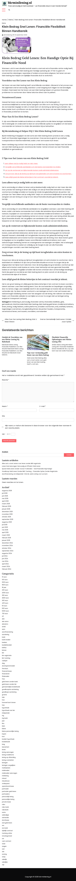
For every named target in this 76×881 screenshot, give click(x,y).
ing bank (5, 718)
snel (56, 306)
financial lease (7, 671)
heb (3, 697)
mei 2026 (5, 498)
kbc (3, 723)
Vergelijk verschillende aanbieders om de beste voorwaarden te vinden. (33, 167)
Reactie (5, 380)
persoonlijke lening (8, 799)
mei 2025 (5, 530)
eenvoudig (26, 302)
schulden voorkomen (46, 306)
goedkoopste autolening (10, 689)
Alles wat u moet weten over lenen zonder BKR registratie (21, 463)
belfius (4, 648)
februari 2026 (6, 506)
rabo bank (5, 807)
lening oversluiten (8, 760)
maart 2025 (6, 535)
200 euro (5, 590)
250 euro (5, 595)
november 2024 (7, 545)
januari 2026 (6, 509)
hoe (3, 700)
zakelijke (5, 862)
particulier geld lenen (9, 791)
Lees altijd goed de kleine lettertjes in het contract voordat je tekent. (31, 177)
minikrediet (5, 770)
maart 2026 (6, 504)
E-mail (42, 406)
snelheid (62, 306)
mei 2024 (5, 561)
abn (3, 619)
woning (4, 854)
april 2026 (5, 501)
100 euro (5, 580)
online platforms (30, 306)
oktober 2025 (6, 517)
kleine (4, 23)
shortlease (5, 820)
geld (62, 302)
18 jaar (4, 587)
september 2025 (7, 519)
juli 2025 (4, 525)
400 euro (5, 603)
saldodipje (5, 815)
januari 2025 (6, 540)
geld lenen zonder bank (10, 682)
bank (3, 637)
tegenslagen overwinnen (11, 309)
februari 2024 (6, 569)
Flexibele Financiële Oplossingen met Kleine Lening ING (61, 339)
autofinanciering (7, 632)
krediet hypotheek (8, 739)
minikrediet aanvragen (9, 773)
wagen (4, 846)
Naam (5, 406)
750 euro (5, 614)
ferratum (5, 669)
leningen (5, 763)
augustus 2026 (7, 491)
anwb (4, 627)
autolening (5, 635)
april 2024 (5, 564)
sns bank (5, 828)
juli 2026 (4, 493)
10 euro (4, 577)
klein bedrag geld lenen (48, 304)
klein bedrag (33, 304)
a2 (3, 616)
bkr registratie (6, 655)
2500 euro (5, 598)
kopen (4, 734)
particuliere (6, 794)
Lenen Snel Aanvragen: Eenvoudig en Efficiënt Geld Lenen (21, 466)
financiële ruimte (37, 302)
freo (3, 679)
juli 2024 (5, 556)
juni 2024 (5, 559)
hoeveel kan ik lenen (9, 702)
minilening (5, 776)
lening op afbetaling (9, 757)
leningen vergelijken (8, 765)
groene (4, 695)
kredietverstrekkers (65, 304)
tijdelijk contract (7, 831)
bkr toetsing (6, 658)
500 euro (5, 608)
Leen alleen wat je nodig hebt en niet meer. (21, 163)
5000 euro (5, 611)
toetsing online (7, 833)
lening (9, 306)
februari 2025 (6, 538)
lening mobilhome (8, 755)
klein (3, 726)
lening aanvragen (8, 752)
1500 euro (5, 585)
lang (3, 744)
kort (3, 736)
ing (3, 716)
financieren (6, 674)
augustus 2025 (7, 522)
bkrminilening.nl (20, 2)
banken (4, 642)
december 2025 (7, 512)
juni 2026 (5, 496)
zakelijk (4, 859)
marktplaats (6, 768)
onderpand (5, 783)
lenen (4, 306)
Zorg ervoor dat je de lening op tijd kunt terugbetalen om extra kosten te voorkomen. (38, 174)
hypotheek (5, 708)
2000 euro (5, 593)
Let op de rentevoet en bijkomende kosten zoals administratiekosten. (32, 170)
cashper (4, 661)
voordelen (32, 311)
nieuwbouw (6, 781)
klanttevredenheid (20, 304)
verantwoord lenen (9, 311)
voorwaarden (41, 311)
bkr (3, 653)
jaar (3, 721)
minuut (4, 778)
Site (3, 416)
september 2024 (7, 551)
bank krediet (6, 640)
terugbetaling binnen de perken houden (37, 309)
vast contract (6, 841)
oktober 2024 (6, 548)
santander (5, 818)
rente (4, 812)
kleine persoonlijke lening (10, 731)
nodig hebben (18, 306)
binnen (4, 650)
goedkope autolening (9, 692)
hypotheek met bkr (8, 710)
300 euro (5, 600)
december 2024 (7, 543)
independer (6, 713)
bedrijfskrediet (7, 645)
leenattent (5, 747)
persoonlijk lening (7, 797)
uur (3, 838)
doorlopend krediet (8, 666)
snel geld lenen (7, 823)
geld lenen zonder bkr (9, 684)
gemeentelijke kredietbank (11, 687)
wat (3, 849)
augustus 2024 (7, 553)
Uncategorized (7, 836)
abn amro (5, 621)
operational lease (8, 786)
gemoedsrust (7, 304)
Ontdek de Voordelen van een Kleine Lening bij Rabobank (12, 339)
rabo (3, 804)
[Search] (9, 10)
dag (3, 663)
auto (3, 629)
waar (3, 844)
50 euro (4, 606)
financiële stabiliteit (52, 302)
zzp (3, 865)
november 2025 (7, 514)
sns (3, 825)
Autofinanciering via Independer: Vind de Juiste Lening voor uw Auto (25, 474)
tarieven (69, 306)
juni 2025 (5, 527)
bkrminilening (8, 35)
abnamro (5, 624)
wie (3, 852)
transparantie (59, 309)
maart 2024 (6, 566)
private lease (6, 802)
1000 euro (5, 582)
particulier (5, 789)
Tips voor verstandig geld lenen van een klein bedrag (38, 354)
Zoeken (5, 452)
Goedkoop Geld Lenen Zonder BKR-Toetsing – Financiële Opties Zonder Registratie (29, 471)
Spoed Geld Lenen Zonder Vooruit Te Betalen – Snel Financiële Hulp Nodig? (27, 469)
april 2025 (5, 532)
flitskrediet (5, 676)
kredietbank (6, 742)
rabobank (5, 810)
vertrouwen (22, 311)
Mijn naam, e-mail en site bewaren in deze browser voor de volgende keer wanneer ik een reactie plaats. (38, 426)
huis (3, 705)
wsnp (3, 857)
